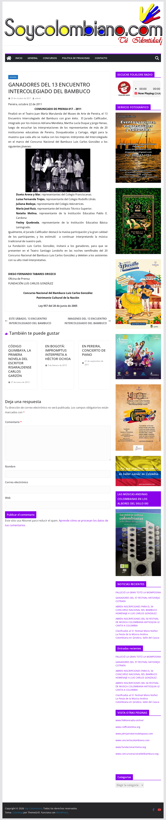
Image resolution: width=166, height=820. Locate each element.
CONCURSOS (50, 58)
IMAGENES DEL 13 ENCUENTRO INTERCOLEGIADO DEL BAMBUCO (86, 321)
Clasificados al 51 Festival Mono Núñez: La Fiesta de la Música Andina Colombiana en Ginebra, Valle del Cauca (137, 634)
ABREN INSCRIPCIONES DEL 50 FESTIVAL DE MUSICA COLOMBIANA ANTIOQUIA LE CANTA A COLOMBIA (138, 622)
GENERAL (33, 58)
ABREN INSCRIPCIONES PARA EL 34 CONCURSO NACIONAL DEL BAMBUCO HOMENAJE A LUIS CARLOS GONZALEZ (136, 610)
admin (38, 98)
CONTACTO (101, 58)
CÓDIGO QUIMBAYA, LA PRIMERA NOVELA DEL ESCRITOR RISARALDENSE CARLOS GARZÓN (19, 361)
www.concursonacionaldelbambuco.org (137, 753)
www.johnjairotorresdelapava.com (134, 733)
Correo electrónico (16, 482)
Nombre (10, 466)
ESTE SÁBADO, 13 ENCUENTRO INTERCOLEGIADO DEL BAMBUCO (30, 321)
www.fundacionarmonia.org (131, 747)
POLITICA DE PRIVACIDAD (76, 58)
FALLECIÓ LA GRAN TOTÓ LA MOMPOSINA (138, 592)
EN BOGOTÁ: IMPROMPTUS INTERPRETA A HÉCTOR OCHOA (58, 352)
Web (8, 498)
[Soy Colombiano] (9, 58)
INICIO (18, 58)
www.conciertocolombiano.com (132, 740)
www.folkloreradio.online (129, 720)
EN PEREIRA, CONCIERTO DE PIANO (94, 350)
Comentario (13, 422)
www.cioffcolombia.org (128, 726)
